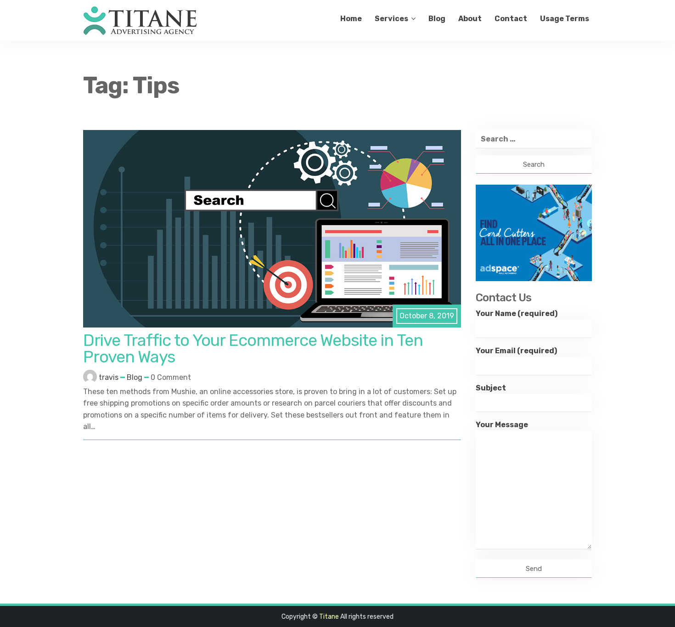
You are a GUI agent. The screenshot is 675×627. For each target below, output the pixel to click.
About (470, 18)
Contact (511, 18)
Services (391, 18)
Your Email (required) (516, 350)
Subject (491, 388)
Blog (436, 18)
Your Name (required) (516, 313)
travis (108, 377)
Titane (329, 617)
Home (351, 18)
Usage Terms (564, 18)
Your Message (502, 424)
